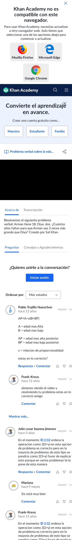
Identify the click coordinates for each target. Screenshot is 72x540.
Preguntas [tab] (12, 247)
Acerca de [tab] (12, 210)
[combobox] (43, 295)
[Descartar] (65, 3)
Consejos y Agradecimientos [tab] (43, 247)
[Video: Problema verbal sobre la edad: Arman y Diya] (36, 180)
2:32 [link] (46, 440)
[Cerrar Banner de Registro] (65, 103)
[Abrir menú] (66, 90)
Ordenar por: (15, 295)
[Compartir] (64, 152)
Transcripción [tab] (33, 210)
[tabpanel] (36, 224)
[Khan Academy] (19, 90)
